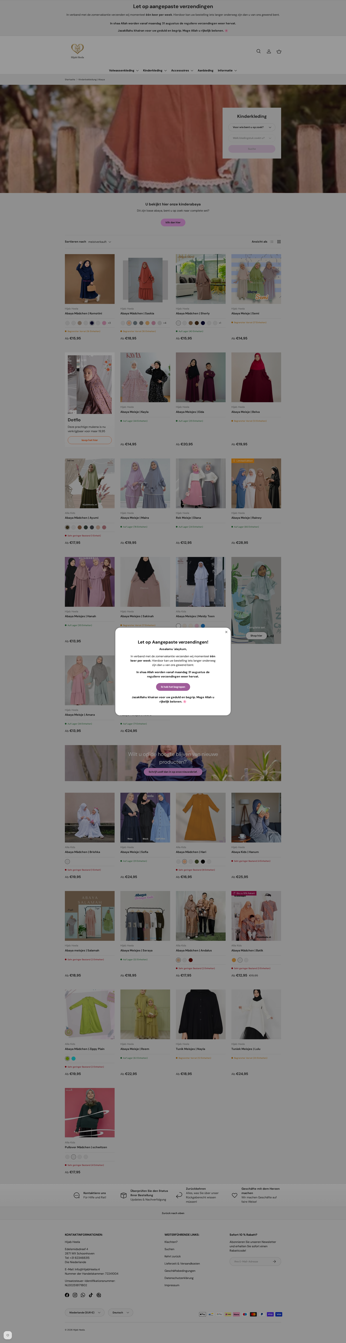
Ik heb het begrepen (173, 686)
